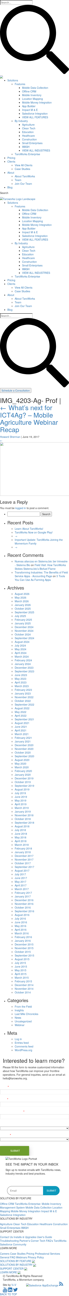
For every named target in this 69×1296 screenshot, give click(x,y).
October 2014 (23, 992)
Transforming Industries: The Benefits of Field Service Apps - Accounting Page (41, 574)
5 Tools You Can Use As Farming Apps (40, 578)
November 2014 (24, 988)
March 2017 (22, 889)
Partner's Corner (30, 1240)
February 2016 (23, 937)
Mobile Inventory (31, 95)
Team (18, 180)
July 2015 (20, 963)
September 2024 (24, 638)
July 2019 (20, 793)
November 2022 (24, 697)
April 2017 (20, 885)
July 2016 (20, 918)
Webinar (19, 1025)
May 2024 (20, 649)
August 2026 (22, 594)
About (10, 172)
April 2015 (20, 974)
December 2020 (24, 745)
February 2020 (23, 771)
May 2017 (20, 881)
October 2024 (23, 634)
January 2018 (23, 852)
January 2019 (23, 811)
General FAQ (8, 1257)
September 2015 (24, 955)
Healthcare (28, 135)
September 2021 (24, 719)
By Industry (21, 121)
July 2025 (20, 616)
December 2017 (24, 856)
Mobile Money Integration (37, 102)
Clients (11, 161)
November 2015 (24, 948)
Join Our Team (23, 183)
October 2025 (23, 608)
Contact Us (7, 1237)
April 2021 (20, 730)
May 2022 (20, 712)
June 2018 (21, 833)
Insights (19, 1010)
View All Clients (23, 165)
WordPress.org (23, 1050)
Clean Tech (28, 128)
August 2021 (22, 723)
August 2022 (22, 708)
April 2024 (20, 653)
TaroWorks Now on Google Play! (34, 532)
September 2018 (24, 822)
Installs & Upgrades (25, 1237)
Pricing (11, 158)
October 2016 (23, 907)
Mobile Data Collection (35, 87)
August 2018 (22, 826)
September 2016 (24, 911)
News (18, 1017)
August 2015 (22, 959)
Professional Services (47, 1253)
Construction (29, 139)
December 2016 (24, 900)
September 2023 (24, 671)
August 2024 (22, 642)
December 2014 (24, 985)
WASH (25, 147)
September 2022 (24, 704)
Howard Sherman (10, 437)
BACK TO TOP (8, 1294)
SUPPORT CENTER (12, 1268)
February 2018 (23, 848)
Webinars (22, 1257)
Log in (18, 1039)
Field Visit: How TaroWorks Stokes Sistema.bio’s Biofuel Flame (40, 567)
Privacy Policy (36, 1257)
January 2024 (23, 664)
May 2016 (20, 926)
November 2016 (24, 904)
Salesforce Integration (35, 113)
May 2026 (20, 597)
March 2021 (22, 734)
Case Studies (22, 169)
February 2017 (23, 893)
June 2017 (21, 878)
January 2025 (23, 623)
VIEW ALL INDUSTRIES (36, 150)
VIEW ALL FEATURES (35, 117)
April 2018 (20, 841)
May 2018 (20, 837)
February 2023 (23, 690)
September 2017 (24, 867)
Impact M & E (30, 110)
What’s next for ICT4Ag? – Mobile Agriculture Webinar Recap (29, 418)
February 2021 (23, 738)
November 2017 (24, 859)
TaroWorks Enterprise (27, 154)
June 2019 (21, 797)
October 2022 (23, 701)
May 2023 (20, 678)
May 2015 (20, 970)
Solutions (12, 80)
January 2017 (23, 896)
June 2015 (21, 966)
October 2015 (23, 952)
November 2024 (24, 631)
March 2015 (22, 977)
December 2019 (24, 778)
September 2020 (24, 756)
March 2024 (22, 656)
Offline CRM (29, 91)
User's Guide (44, 1237)
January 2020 (23, 774)
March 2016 (22, 933)
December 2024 (24, 627)
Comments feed (24, 1046)
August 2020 (22, 760)
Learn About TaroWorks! (29, 528)
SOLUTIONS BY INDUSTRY (16, 1264)
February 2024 (23, 660)
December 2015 (24, 944)
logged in (20, 508)
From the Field (23, 1006)
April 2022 (20, 715)
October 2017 (23, 863)
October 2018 (23, 819)
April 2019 (20, 804)
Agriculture (28, 124)
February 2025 (23, 619)
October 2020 (23, 752)
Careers (5, 1253)
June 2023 (21, 675)
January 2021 (23, 741)
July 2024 (20, 645)
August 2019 (22, 789)
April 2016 (20, 929)
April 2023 (20, 682)
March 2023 (22, 686)
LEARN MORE (8, 1272)
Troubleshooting (10, 1240)
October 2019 (23, 782)
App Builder (29, 106)
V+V (13, 1285)
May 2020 (20, 763)
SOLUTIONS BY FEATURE (15, 1261)
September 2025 (24, 612)
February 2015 (23, 981)
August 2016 (22, 915)
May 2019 (20, 800)
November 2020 (24, 749)
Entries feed (22, 1043)
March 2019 (22, 808)
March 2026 (22, 601)
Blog (10, 187)
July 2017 (20, 874)
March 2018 (22, 845)
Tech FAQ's (47, 1240)
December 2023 (24, 667)
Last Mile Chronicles (26, 1014)
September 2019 (24, 785)
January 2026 (23, 605)
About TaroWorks (25, 176)
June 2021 (21, 726)
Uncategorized (23, 1021)
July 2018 (20, 830)
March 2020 (22, 767)
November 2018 (24, 815)
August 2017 (22, 870)
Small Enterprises (32, 143)
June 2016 (21, 922)
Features (20, 84)
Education (28, 132)
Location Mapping (32, 99)
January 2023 (23, 693)
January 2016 (23, 940)
